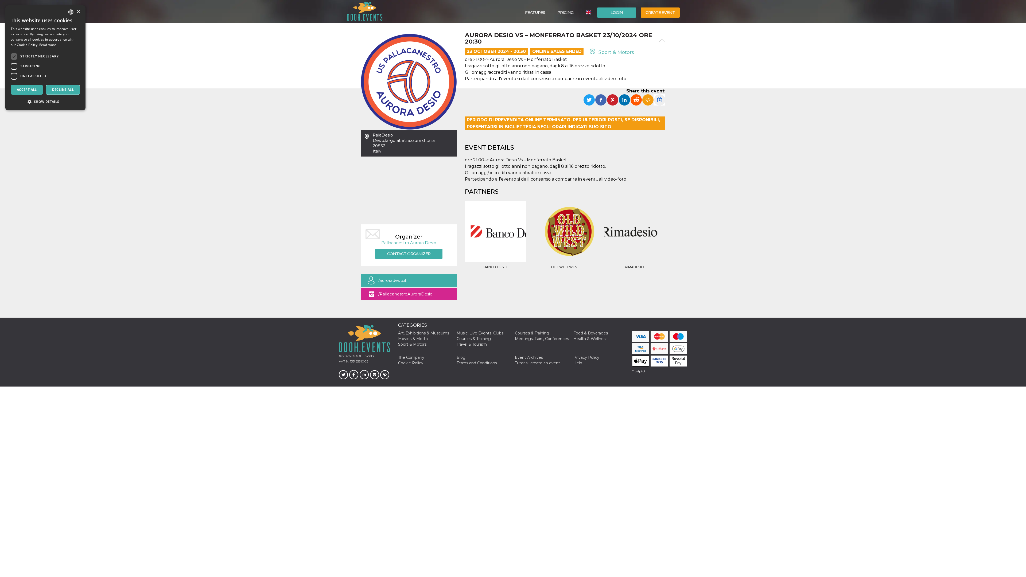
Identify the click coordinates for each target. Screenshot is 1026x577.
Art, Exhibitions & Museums (423, 333)
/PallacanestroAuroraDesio (405, 294)
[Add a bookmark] (662, 37)
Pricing (565, 12)
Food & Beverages (590, 333)
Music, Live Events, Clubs (480, 333)
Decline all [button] (63, 89)
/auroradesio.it (392, 280)
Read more (47, 44)
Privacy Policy (586, 357)
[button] (45, 101)
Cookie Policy (410, 363)
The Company (411, 357)
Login (617, 12)
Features (535, 12)
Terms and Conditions (477, 363)
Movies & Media (413, 338)
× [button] (78, 12)
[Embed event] (648, 100)
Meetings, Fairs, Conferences (542, 338)
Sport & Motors (615, 52)
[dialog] (45, 57)
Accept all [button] (27, 89)
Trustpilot (638, 371)
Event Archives (529, 357)
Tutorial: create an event (537, 363)
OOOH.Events (362, 356)
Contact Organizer (408, 253)
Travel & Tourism (472, 344)
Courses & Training (532, 333)
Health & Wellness (590, 338)
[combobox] (70, 12)
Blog (461, 357)
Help (577, 363)
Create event (660, 12)
